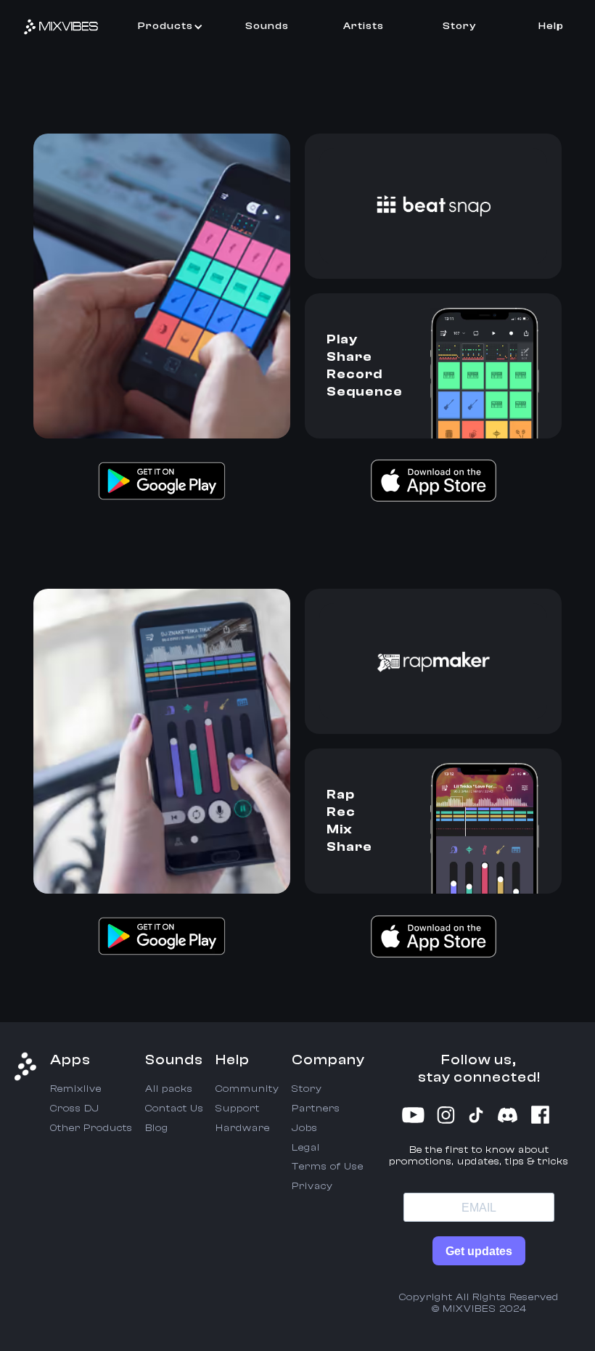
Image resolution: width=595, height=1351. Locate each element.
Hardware (243, 1128)
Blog (156, 1128)
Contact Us (174, 1108)
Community (247, 1089)
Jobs (305, 1128)
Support (238, 1108)
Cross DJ (74, 1108)
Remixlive (76, 1089)
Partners (316, 1108)
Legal (306, 1148)
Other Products (91, 1128)
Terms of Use (328, 1166)
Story (307, 1089)
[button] (170, 26)
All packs (169, 1089)
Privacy (312, 1186)
